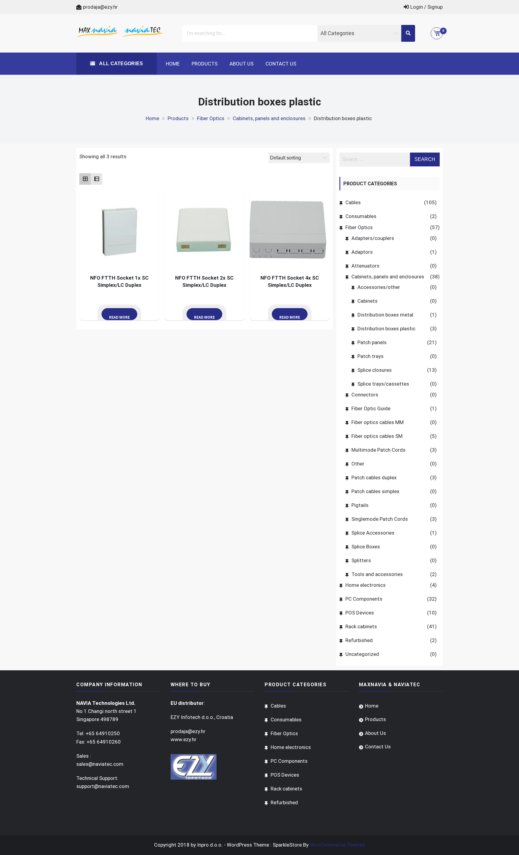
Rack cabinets (361, 626)
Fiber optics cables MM (377, 422)
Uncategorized (362, 654)
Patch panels (372, 342)
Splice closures (374, 370)
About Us (241, 64)
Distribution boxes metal (385, 315)
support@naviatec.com (102, 786)
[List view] (96, 179)
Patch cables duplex (373, 477)
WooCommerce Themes (337, 845)
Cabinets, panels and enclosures (387, 277)
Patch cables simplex (375, 491)
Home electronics (365, 585)
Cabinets (367, 301)
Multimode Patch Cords (378, 450)
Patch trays (370, 356)
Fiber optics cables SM (376, 436)
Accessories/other (378, 287)
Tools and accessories (377, 574)
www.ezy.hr (183, 739)
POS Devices (359, 613)
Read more (119, 317)
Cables (353, 202)
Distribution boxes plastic (386, 329)
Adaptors (362, 252)
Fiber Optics (359, 227)
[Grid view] (85, 179)
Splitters (361, 560)
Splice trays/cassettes (383, 384)
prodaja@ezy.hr (100, 7)
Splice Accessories (372, 533)
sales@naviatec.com (99, 764)
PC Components (363, 599)
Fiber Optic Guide (370, 408)
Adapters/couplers (372, 238)
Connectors (364, 395)
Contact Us (281, 64)
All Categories (120, 63)
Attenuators (365, 266)
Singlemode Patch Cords (379, 519)
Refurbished (359, 640)
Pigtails (360, 505)
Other (357, 464)
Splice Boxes (365, 547)
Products (204, 64)
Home (173, 64)
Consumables (360, 216)
